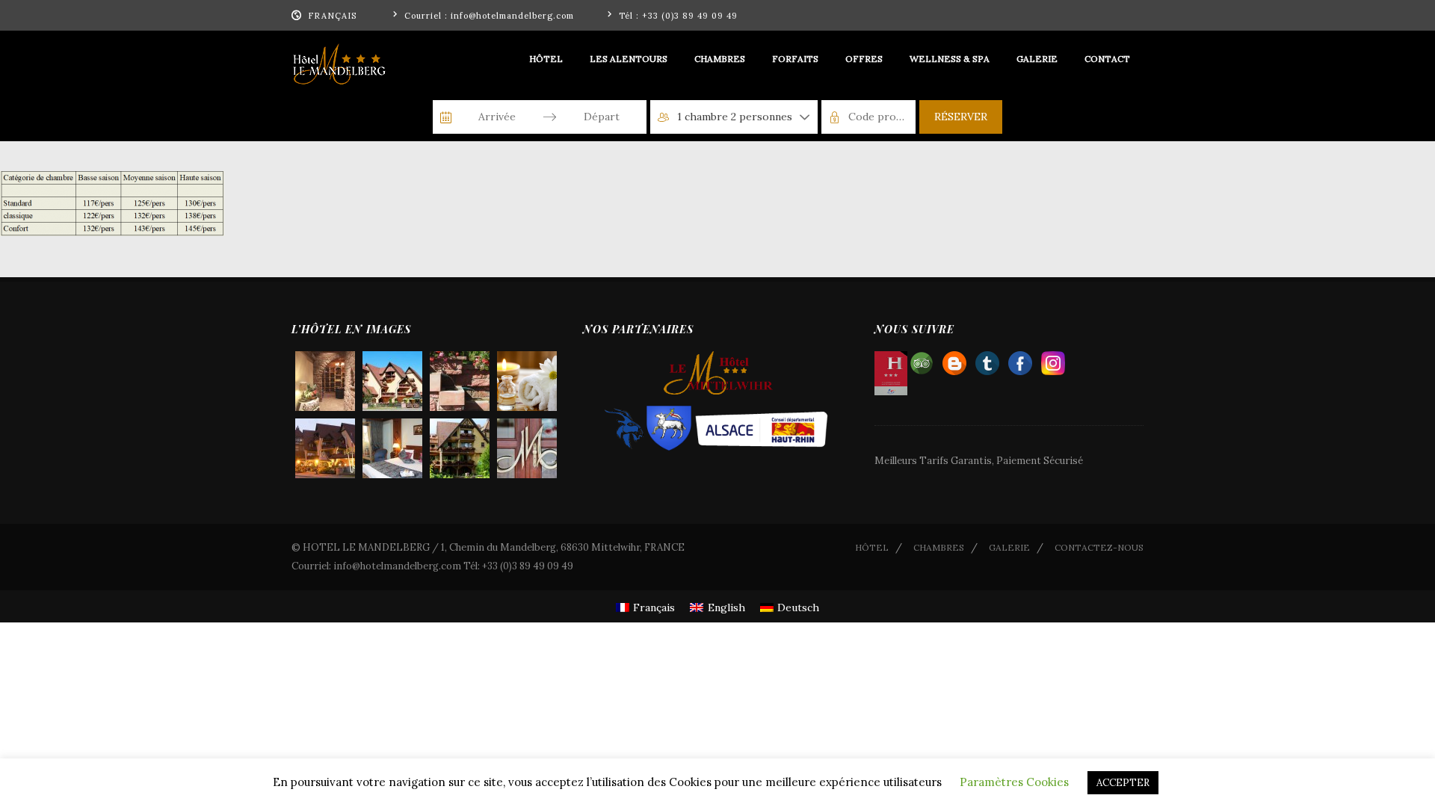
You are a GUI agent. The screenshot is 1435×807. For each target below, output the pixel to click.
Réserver (960, 116)
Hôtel (872, 547)
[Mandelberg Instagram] (1053, 359)
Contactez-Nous (1099, 547)
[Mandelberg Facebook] (1020, 359)
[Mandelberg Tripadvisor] (921, 359)
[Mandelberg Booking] (954, 359)
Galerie (1009, 547)
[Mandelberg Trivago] (987, 359)
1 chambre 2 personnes (734, 116)
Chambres (938, 547)
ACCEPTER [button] (1122, 782)
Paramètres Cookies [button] (1014, 782)
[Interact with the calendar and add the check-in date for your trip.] (446, 117)
